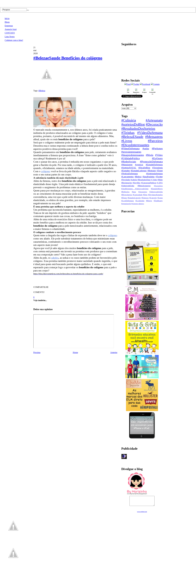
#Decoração (154, 124)
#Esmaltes (125, 171)
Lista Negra (10, 36)
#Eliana (124, 198)
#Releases (151, 171)
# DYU (160, 183)
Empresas (9, 26)
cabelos (55, 257)
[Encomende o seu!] (13, 565)
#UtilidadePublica (130, 158)
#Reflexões (125, 192)
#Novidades (125, 180)
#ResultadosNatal (144, 180)
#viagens (134, 204)
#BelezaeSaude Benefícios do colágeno (67, 57)
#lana (134, 192)
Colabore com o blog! (14, 40)
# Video (154, 180)
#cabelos (134, 180)
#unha (146, 148)
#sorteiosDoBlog (133, 124)
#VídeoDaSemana (150, 133)
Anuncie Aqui (11, 29)
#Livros (126, 141)
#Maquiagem (126, 165)
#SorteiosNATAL (128, 168)
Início (7, 18)
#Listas (160, 198)
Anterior (113, 352)
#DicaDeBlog (144, 168)
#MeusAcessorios (144, 186)
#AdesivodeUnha (127, 186)
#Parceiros (155, 141)
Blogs (7, 22)
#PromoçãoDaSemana (151, 161)
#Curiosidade (138, 195)
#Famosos (145, 198)
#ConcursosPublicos (148, 183)
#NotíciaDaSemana (129, 173)
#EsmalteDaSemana (154, 165)
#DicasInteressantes (135, 145)
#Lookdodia (139, 201)
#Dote (145, 195)
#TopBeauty (158, 201)
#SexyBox (136, 183)
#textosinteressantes (131, 151)
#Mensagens (154, 137)
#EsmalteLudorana (139, 171)
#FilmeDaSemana (130, 148)
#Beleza (41, 90)
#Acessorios (142, 192)
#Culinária (128, 120)
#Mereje (149, 201)
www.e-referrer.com (142, 511)
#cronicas (139, 165)
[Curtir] (46, 86)
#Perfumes (157, 148)
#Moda (149, 155)
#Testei (160, 171)
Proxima (36, 352)
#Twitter (159, 177)
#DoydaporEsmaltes (155, 195)
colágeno (45, 171)
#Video (159, 155)
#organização (126, 204)
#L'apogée (153, 198)
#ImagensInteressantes (132, 155)
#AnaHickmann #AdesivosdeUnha (134, 189)
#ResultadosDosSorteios (138, 128)
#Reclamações (126, 183)
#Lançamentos (127, 177)
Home (75, 352)
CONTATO (10, 33)
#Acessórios (158, 186)
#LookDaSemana (127, 201)
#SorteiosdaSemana (154, 173)
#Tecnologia (157, 168)
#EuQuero (157, 158)
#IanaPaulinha (149, 177)
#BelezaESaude (132, 137)
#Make (160, 180)
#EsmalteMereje (157, 189)
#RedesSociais (128, 161)
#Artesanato (154, 120)
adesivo (141, 204)
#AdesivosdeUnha (156, 192)
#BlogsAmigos (126, 195)
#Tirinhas (128, 133)
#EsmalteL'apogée (134, 198)
